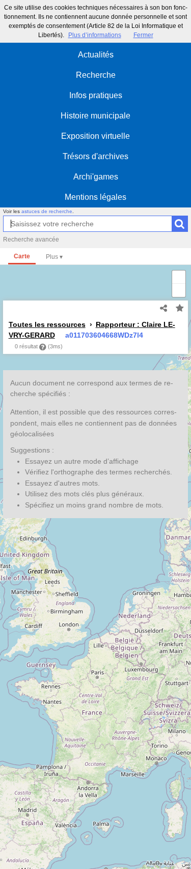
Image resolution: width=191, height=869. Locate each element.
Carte (22, 256)
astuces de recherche (46, 211)
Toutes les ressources (47, 324)
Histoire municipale (95, 115)
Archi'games (95, 176)
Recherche (96, 75)
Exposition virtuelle (95, 136)
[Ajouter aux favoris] (180, 309)
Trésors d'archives (95, 156)
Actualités (96, 54)
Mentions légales (95, 197)
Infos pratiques (95, 95)
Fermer (143, 35)
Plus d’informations (94, 35)
